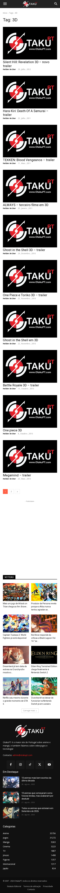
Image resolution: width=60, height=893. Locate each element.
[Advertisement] (30, 533)
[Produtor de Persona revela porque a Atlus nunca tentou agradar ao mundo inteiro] (44, 592)
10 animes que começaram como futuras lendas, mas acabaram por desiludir (37, 796)
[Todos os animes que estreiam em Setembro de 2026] (11, 812)
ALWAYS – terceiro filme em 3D (25, 205)
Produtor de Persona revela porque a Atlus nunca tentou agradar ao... (43, 606)
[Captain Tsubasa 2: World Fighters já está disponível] (16, 623)
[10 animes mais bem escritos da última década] (11, 782)
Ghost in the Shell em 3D (20, 340)
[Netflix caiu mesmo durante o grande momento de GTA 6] (16, 686)
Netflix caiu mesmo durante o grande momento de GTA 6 (15, 701)
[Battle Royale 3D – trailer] (30, 366)
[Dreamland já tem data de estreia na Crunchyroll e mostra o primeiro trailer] (16, 655)
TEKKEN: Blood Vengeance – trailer (29, 160)
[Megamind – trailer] (30, 456)
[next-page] (17, 491)
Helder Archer (9, 69)
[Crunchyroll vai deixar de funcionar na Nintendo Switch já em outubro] (44, 686)
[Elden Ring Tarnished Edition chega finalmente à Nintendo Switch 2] (44, 655)
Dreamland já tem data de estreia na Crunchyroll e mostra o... (15, 669)
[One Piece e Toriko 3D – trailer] (30, 276)
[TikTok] (30, 765)
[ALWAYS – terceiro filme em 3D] (30, 186)
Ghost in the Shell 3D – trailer (24, 250)
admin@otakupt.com (22, 755)
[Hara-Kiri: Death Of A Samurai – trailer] (30, 92)
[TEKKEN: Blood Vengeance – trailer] (30, 141)
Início (5, 13)
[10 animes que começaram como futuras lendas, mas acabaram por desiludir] (11, 797)
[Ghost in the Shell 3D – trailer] (30, 231)
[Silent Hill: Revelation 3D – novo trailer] (30, 43)
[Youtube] (49, 765)
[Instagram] (20, 765)
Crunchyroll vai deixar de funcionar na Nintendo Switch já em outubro (42, 701)
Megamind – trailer (17, 475)
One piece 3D (12, 430)
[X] (40, 765)
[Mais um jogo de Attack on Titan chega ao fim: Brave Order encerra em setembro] (16, 592)
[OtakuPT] (30, 4)
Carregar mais (29, 710)
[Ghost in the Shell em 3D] (30, 321)
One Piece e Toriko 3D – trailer (25, 295)
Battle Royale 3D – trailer (21, 385)
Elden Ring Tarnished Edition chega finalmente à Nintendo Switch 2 (44, 669)
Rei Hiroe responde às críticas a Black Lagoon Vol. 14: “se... (43, 638)
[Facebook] (11, 765)
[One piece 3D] (30, 411)
